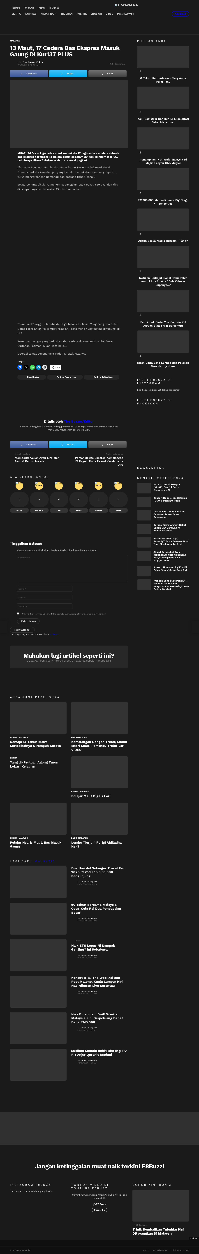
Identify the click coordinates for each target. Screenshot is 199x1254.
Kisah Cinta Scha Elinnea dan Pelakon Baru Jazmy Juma (163, 364)
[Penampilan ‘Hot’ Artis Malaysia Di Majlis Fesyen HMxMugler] (163, 138)
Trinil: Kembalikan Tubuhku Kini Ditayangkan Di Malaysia (158, 1231)
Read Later (33, 377)
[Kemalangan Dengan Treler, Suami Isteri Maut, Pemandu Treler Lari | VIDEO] (99, 718)
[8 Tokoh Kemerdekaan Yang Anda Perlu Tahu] (163, 57)
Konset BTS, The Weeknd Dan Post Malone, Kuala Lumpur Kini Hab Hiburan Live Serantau (97, 982)
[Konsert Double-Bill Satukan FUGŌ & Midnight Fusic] (144, 502)
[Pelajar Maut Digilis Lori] (99, 772)
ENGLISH (96, 13)
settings (54, 634)
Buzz (74, 838)
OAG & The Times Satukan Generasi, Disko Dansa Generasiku (169, 514)
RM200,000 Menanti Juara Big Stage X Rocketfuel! (163, 201)
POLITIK (81, 13)
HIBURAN (67, 13)
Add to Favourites (66, 377)
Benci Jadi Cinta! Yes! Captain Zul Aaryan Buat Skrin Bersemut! (163, 323)
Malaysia (23, 737)
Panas (41, 8)
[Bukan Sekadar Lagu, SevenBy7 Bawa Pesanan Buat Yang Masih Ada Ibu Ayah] (144, 542)
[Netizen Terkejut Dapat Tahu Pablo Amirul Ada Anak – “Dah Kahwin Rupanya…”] (163, 257)
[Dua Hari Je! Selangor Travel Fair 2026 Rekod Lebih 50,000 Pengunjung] (38, 882)
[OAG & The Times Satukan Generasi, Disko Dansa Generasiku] (144, 515)
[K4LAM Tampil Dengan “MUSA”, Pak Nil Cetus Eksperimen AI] (144, 488)
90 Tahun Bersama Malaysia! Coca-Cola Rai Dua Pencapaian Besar (96, 909)
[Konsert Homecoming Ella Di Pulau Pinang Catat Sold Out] (144, 571)
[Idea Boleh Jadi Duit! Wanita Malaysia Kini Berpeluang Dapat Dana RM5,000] (38, 1028)
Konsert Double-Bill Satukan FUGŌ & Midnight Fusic (170, 499)
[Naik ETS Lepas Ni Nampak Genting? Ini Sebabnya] (38, 955)
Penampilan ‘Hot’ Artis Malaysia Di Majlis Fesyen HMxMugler (163, 161)
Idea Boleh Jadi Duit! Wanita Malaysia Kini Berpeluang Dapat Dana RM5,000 (97, 1018)
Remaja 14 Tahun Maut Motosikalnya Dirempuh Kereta (35, 744)
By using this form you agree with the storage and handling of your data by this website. (63, 614)
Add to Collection (103, 377)
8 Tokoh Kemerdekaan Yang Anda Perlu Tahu (163, 79)
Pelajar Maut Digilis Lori (90, 796)
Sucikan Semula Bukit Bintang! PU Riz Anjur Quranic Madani (99, 1053)
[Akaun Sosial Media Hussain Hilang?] (163, 220)
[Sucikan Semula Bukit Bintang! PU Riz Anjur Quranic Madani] (38, 1065)
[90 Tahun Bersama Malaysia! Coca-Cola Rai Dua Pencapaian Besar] (38, 919)
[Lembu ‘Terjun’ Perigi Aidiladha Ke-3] (99, 819)
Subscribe (99, 1210)
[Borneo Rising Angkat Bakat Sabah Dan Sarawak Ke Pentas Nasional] (144, 529)
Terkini (16, 8)
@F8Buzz (99, 1204)
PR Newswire (125, 13)
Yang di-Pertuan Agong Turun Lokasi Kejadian (34, 764)
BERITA (16, 13)
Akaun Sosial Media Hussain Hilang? (163, 240)
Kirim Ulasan (28, 621)
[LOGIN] (165, 14)
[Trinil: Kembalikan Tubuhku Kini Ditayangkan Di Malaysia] (160, 1206)
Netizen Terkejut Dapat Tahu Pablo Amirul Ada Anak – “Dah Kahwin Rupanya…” (163, 281)
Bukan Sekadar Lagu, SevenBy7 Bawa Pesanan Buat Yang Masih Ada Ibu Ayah (171, 541)
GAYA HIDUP (48, 13)
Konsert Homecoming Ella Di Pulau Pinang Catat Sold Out (170, 568)
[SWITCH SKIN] (155, 14)
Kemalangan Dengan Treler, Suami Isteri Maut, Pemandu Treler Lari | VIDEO (99, 746)
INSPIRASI (31, 13)
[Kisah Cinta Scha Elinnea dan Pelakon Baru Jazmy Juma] (163, 341)
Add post (180, 13)
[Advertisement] (66, 26)
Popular (29, 8)
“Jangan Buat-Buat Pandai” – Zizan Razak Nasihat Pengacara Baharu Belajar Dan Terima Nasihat (171, 585)
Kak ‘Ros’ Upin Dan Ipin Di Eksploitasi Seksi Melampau (163, 120)
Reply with (22, 629)
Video (85, 737)
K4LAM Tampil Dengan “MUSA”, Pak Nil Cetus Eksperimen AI (166, 487)
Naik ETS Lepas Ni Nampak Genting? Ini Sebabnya (93, 947)
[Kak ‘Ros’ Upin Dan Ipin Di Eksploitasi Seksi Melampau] (163, 98)
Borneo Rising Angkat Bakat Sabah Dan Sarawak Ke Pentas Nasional (169, 528)
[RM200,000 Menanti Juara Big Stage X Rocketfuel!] (163, 179)
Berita (13, 737)
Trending (54, 8)
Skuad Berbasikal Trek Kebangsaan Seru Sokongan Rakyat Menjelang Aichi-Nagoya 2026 (169, 556)
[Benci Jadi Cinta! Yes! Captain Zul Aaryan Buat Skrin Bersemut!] (163, 301)
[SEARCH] (160, 14)
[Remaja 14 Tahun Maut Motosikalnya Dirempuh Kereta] (38, 718)
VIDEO (109, 13)
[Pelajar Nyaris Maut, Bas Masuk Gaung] (38, 819)
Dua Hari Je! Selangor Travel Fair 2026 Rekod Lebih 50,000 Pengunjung (98, 872)
